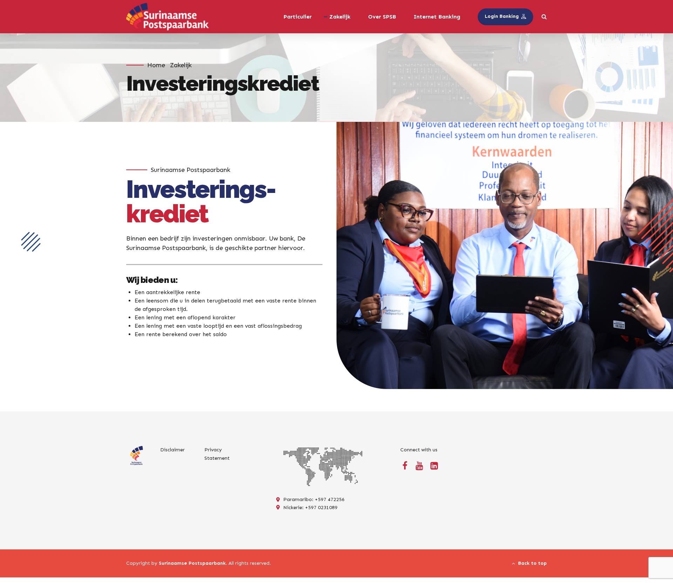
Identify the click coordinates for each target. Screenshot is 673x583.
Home (156, 65)
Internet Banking (437, 16)
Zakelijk (181, 65)
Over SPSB (382, 16)
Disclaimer (172, 450)
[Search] (544, 16)
